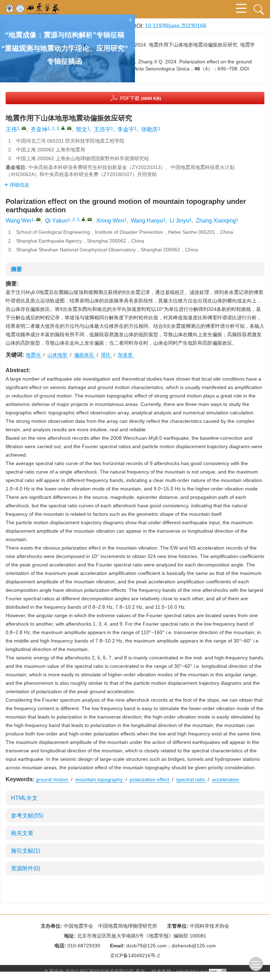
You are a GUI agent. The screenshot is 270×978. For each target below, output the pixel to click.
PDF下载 (140, 98)
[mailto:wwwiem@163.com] (23, 128)
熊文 (81, 129)
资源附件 (25, 868)
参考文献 (27, 816)
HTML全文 (24, 798)
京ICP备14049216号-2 (135, 955)
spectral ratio (191, 779)
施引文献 (25, 851)
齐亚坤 (39, 129)
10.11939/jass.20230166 (175, 26)
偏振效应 (84, 355)
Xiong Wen (110, 221)
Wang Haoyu (147, 221)
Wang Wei (18, 221)
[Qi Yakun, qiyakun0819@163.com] (83, 219)
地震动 (34, 355)
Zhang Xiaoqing (216, 221)
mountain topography (99, 779)
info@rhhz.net (191, 971)
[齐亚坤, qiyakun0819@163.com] (63, 128)
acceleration (226, 779)
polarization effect (150, 779)
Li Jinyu (179, 221)
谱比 (106, 355)
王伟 (11, 129)
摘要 (16, 269)
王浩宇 (102, 129)
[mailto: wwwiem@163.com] (38, 219)
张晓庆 (149, 129)
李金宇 (125, 129)
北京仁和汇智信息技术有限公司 (99, 971)
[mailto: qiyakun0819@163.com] (89, 219)
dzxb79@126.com (146, 945)
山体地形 (58, 355)
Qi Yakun (56, 221)
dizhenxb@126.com (194, 945)
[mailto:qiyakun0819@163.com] (69, 128)
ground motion (53, 779)
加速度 (126, 355)
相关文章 (22, 833)
